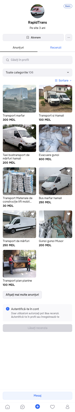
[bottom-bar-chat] (22, 407)
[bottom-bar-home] (7, 407)
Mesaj (37, 395)
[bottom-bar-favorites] (52, 407)
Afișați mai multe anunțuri (22, 295)
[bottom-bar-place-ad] (37, 407)
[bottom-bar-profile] (67, 407)
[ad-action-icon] (32, 88)
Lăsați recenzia (37, 328)
